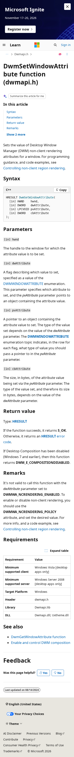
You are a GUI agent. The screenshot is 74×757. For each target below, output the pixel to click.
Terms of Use (55, 745)
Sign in (66, 45)
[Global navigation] (4, 45)
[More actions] (67, 54)
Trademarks (11, 751)
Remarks (12, 128)
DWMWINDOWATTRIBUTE (23, 283)
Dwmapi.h (21, 54)
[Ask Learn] (60, 54)
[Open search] (55, 45)
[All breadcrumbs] (6, 54)
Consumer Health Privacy (20, 745)
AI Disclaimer (12, 733)
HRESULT (19, 421)
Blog (59, 733)
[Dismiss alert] (67, 6)
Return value (15, 123)
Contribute (10, 739)
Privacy (28, 739)
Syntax (11, 112)
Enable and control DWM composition (40, 642)
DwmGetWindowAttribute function (38, 637)
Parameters (14, 117)
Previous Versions (39, 733)
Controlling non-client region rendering (34, 168)
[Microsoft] (37, 45)
